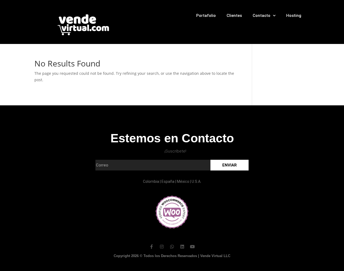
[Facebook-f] (151, 246)
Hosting (293, 15)
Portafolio (206, 15)
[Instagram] (162, 246)
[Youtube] (192, 246)
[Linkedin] (182, 246)
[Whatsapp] (172, 246)
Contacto (261, 15)
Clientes (234, 15)
